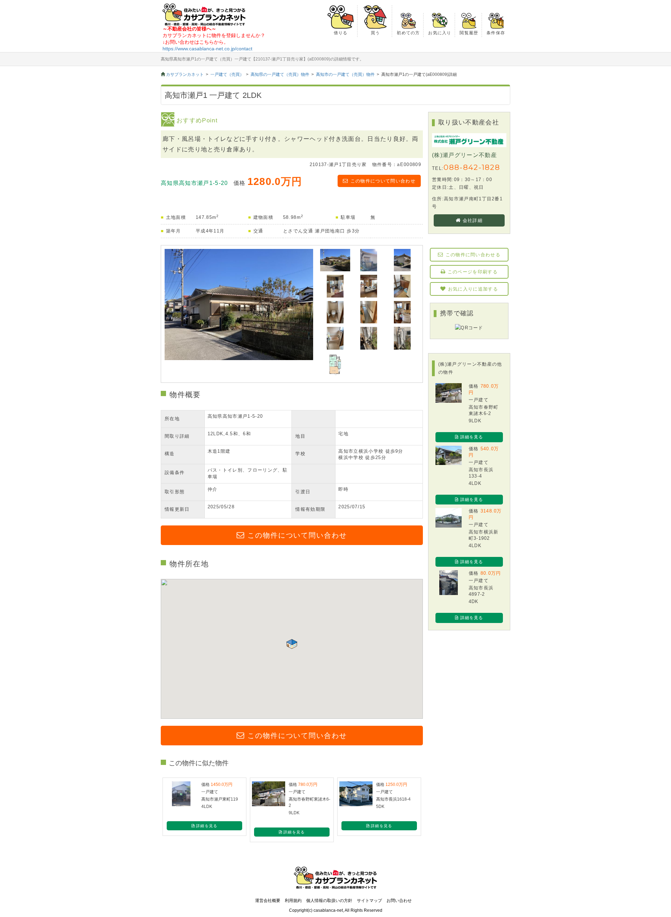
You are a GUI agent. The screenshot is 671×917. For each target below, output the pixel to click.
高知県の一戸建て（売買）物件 (280, 74)
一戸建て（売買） (227, 74)
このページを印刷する (473, 271)
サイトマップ (369, 900)
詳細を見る (471, 437)
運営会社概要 (267, 900)
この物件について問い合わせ (383, 181)
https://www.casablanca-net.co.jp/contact (207, 48)
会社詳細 (473, 220)
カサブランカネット (185, 74)
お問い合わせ (399, 900)
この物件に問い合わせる (473, 254)
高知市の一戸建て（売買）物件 (345, 74)
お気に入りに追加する (473, 289)
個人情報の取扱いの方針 (329, 900)
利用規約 (293, 900)
